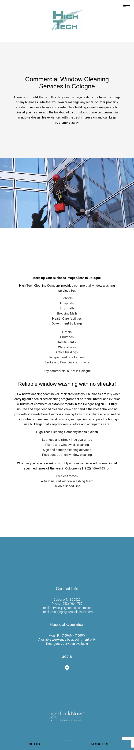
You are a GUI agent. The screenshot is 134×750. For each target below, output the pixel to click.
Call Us (34, 744)
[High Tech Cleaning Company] (67, 19)
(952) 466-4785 (72, 603)
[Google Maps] (67, 669)
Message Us (99, 744)
